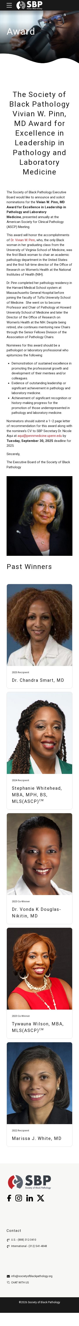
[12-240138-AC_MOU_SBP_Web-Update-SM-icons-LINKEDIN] (29, 1198)
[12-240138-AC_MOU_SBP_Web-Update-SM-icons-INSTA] (18, 1198)
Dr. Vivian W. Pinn (23, 240)
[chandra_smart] (39, 625)
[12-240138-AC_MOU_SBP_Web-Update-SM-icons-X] (40, 1198)
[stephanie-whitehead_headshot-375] (39, 733)
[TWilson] (39, 969)
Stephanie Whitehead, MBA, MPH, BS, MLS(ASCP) (37, 795)
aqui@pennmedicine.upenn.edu (40, 436)
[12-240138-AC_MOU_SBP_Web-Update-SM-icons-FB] (9, 1198)
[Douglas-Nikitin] (39, 854)
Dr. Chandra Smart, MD (38, 680)
